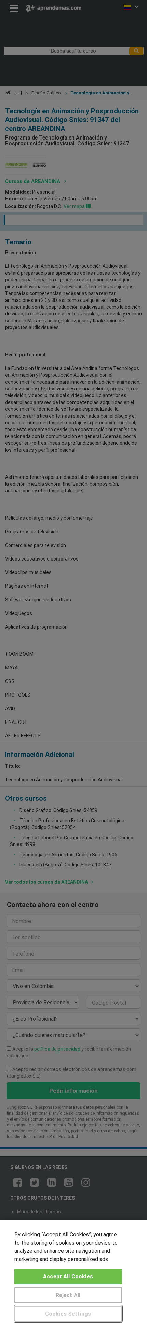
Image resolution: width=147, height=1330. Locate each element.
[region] (73, 1275)
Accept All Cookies (68, 1276)
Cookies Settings (68, 1314)
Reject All (68, 1295)
